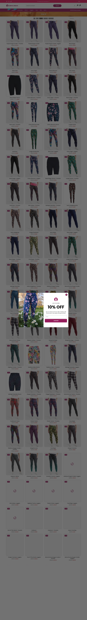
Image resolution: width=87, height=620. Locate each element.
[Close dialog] (66, 295)
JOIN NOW (55, 320)
